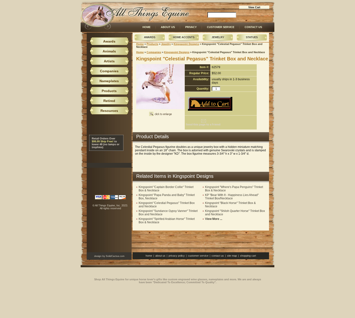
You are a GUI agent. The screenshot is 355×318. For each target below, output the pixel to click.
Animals (109, 51)
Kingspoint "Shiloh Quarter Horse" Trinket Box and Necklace (235, 212)
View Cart (254, 7)
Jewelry (218, 37)
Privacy (191, 27)
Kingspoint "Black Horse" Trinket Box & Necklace (230, 204)
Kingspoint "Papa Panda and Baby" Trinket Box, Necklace (167, 196)
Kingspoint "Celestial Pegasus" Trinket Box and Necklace (167, 204)
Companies (154, 52)
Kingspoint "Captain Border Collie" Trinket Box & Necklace (166, 188)
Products (152, 44)
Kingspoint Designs (186, 44)
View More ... (213, 219)
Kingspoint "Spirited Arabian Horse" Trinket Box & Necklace (167, 220)
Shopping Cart (248, 255)
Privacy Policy (177, 255)
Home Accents (183, 37)
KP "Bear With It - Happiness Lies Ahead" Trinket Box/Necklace (232, 196)
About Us (168, 27)
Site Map (232, 255)
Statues (252, 37)
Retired (109, 101)
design (98, 256)
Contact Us (253, 27)
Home (146, 27)
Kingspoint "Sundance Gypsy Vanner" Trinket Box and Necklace (168, 212)
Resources (109, 111)
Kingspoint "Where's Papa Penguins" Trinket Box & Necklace (234, 188)
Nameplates (109, 81)
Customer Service (220, 27)
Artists (109, 61)
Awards (149, 37)
